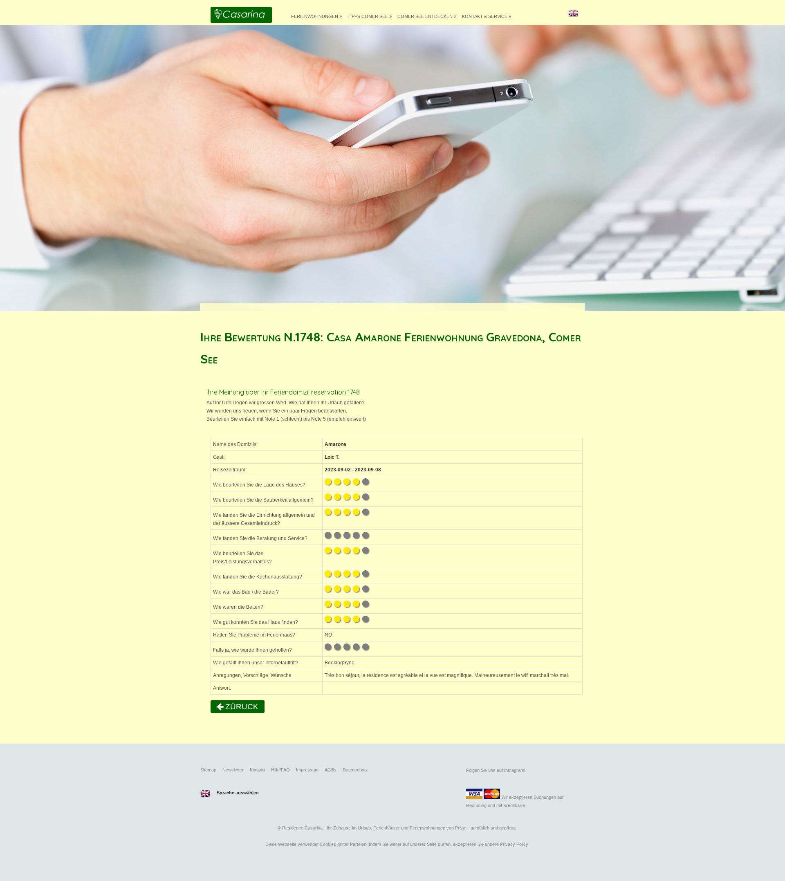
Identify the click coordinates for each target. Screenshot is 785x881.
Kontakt (257, 769)
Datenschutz (355, 769)
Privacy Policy (514, 844)
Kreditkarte (514, 805)
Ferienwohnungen (316, 16)
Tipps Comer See (370, 16)
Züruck (240, 706)
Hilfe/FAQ (280, 769)
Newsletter (233, 769)
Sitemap (208, 769)
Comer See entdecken (426, 16)
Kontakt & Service (486, 16)
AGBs (330, 769)
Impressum (307, 769)
